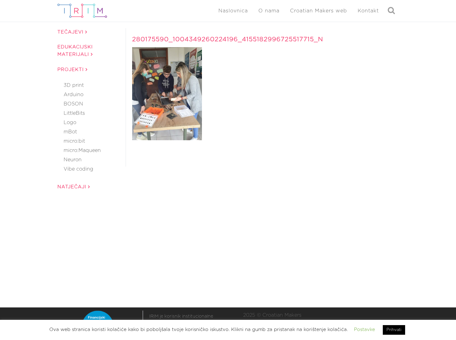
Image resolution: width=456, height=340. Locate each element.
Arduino (73, 94)
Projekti (71, 69)
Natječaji (72, 187)
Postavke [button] (364, 329)
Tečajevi (71, 32)
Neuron (73, 159)
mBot (70, 131)
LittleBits (74, 113)
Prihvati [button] (394, 330)
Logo (70, 122)
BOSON (73, 103)
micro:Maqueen (82, 150)
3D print (74, 85)
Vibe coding (78, 169)
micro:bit (74, 141)
